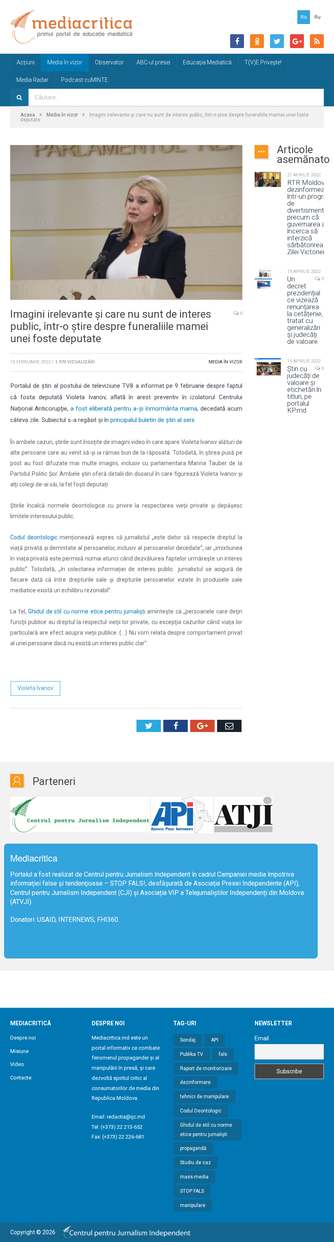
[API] (182, 815)
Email (262, 1038)
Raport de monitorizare (206, 1068)
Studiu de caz (195, 1162)
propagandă (193, 1148)
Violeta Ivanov (35, 688)
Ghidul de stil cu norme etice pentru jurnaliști (206, 1129)
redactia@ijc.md (126, 1117)
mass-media (194, 1177)
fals (223, 1054)
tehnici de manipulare (204, 1096)
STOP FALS (126, 883)
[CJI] (80, 815)
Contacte (20, 1078)
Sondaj (188, 1040)
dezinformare (195, 1082)
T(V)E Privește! (262, 62)
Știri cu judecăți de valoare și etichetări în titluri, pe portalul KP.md (304, 389)
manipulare (192, 1205)
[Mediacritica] (71, 26)
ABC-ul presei (153, 62)
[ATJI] (243, 815)
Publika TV (191, 1054)
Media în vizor (64, 62)
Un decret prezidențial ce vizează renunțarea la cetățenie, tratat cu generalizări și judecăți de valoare (305, 310)
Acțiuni (26, 62)
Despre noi (23, 1038)
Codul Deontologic (201, 1111)
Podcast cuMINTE (84, 80)
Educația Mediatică (207, 62)
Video (17, 1064)
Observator (109, 62)
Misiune (19, 1051)
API (214, 1040)
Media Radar (32, 80)
